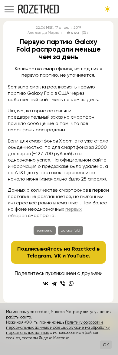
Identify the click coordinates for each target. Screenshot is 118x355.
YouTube (78, 255)
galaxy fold (70, 230)
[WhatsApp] (71, 283)
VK (57, 255)
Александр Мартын (45, 33)
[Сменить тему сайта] (107, 9)
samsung (45, 230)
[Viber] (62, 283)
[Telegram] (54, 283)
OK (106, 344)
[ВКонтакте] (45, 283)
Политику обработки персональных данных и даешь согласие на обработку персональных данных (58, 327)
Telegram (39, 255)
